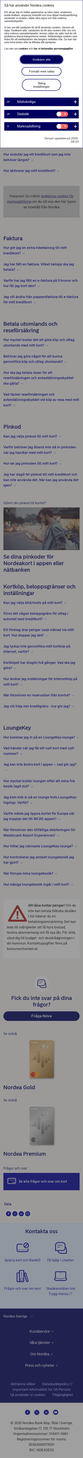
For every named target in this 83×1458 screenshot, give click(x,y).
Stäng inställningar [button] (41, 84)
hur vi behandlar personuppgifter (54, 48)
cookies (24, 48)
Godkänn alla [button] (41, 59)
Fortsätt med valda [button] (41, 71)
